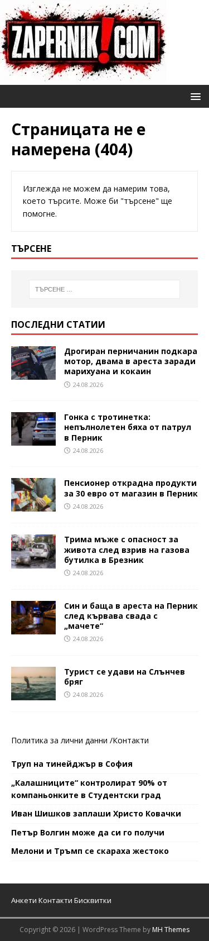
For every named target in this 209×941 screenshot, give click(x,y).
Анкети (24, 900)
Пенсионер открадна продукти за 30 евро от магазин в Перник (131, 487)
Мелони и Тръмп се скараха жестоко (90, 851)
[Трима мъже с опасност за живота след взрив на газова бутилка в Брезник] (33, 561)
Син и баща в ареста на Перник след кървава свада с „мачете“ (131, 615)
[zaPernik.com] (83, 78)
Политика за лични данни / (62, 740)
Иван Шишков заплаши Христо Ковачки (96, 813)
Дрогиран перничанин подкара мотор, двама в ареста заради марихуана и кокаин (130, 361)
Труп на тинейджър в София (72, 763)
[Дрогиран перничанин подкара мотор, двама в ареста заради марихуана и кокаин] (33, 373)
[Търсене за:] (105, 289)
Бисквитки (92, 900)
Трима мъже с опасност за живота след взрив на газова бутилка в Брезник (126, 549)
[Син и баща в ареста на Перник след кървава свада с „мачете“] (33, 627)
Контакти (131, 740)
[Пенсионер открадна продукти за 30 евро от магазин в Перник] (33, 505)
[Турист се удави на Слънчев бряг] (33, 694)
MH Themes (170, 929)
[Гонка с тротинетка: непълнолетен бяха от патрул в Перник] (33, 439)
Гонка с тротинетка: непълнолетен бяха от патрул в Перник (127, 427)
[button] (193, 96)
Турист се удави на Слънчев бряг (124, 676)
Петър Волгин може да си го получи (87, 832)
